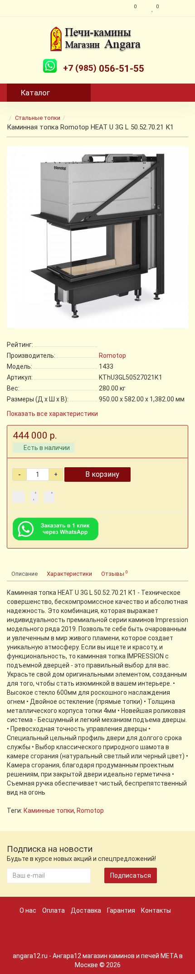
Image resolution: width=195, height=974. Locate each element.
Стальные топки (37, 117)
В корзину (102, 474)
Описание (24, 573)
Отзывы (114, 573)
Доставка (86, 910)
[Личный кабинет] (175, 8)
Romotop (90, 810)
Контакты (156, 910)
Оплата (53, 910)
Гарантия (121, 910)
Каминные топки (49, 810)
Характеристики (69, 573)
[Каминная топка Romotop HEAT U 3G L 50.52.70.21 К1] (97, 237)
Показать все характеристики (52, 413)
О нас (28, 910)
